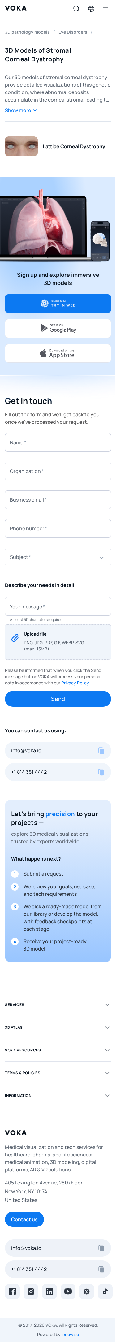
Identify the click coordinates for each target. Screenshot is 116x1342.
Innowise (70, 1334)
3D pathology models (27, 32)
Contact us (24, 1219)
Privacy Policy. (75, 683)
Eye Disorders (72, 32)
